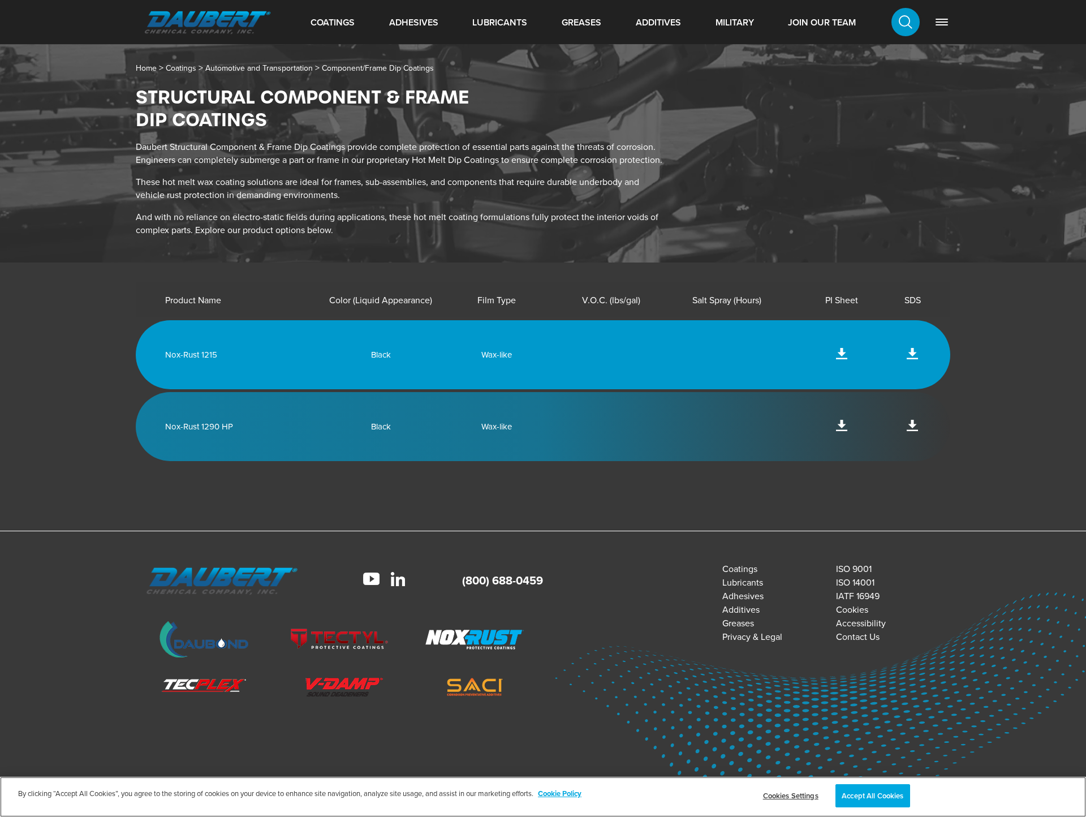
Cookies (852, 609)
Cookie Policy (559, 793)
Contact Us (858, 636)
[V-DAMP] (339, 689)
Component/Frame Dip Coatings (378, 68)
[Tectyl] (339, 641)
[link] (941, 22)
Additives (658, 22)
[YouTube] (371, 580)
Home (146, 68)
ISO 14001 (855, 582)
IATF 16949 (858, 596)
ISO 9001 (854, 568)
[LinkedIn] (398, 581)
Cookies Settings (790, 795)
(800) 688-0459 (502, 580)
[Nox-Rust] (475, 641)
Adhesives (413, 22)
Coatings (333, 22)
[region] (543, 797)
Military (735, 22)
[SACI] (475, 688)
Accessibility (861, 623)
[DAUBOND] (204, 641)
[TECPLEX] (204, 688)
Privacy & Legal (752, 636)
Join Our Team (822, 22)
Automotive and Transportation (259, 68)
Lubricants (499, 22)
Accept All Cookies (872, 795)
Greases (581, 22)
